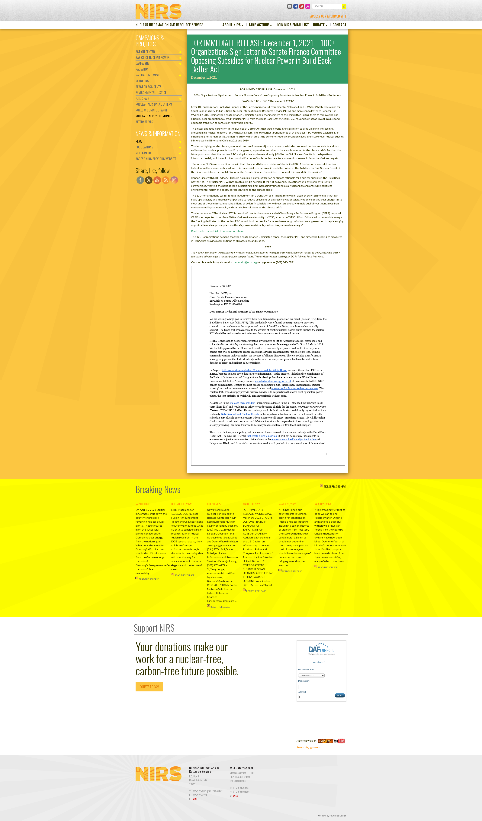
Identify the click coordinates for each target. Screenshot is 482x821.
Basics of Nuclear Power (152, 57)
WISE (235, 795)
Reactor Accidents (149, 86)
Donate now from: (306, 669)
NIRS (195, 799)
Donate (319, 25)
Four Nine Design (337, 815)
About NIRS (231, 25)
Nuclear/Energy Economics (154, 116)
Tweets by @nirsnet (308, 747)
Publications (144, 147)
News (139, 141)
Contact (339, 25)
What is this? (319, 662)
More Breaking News (335, 486)
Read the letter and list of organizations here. (217, 231)
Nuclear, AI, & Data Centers (154, 104)
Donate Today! (149, 686)
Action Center (145, 51)
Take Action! (259, 25)
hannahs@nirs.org (245, 262)
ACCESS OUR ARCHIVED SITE (328, 16)
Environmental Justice (151, 92)
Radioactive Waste (148, 75)
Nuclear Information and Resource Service (169, 25)
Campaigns (142, 63)
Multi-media (143, 153)
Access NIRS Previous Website (156, 158)
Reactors (142, 80)
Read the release (149, 579)
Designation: (304, 681)
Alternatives (144, 121)
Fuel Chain (142, 98)
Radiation (142, 69)
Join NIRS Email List (293, 25)
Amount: (302, 692)
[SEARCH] (344, 6)
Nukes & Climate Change (151, 110)
